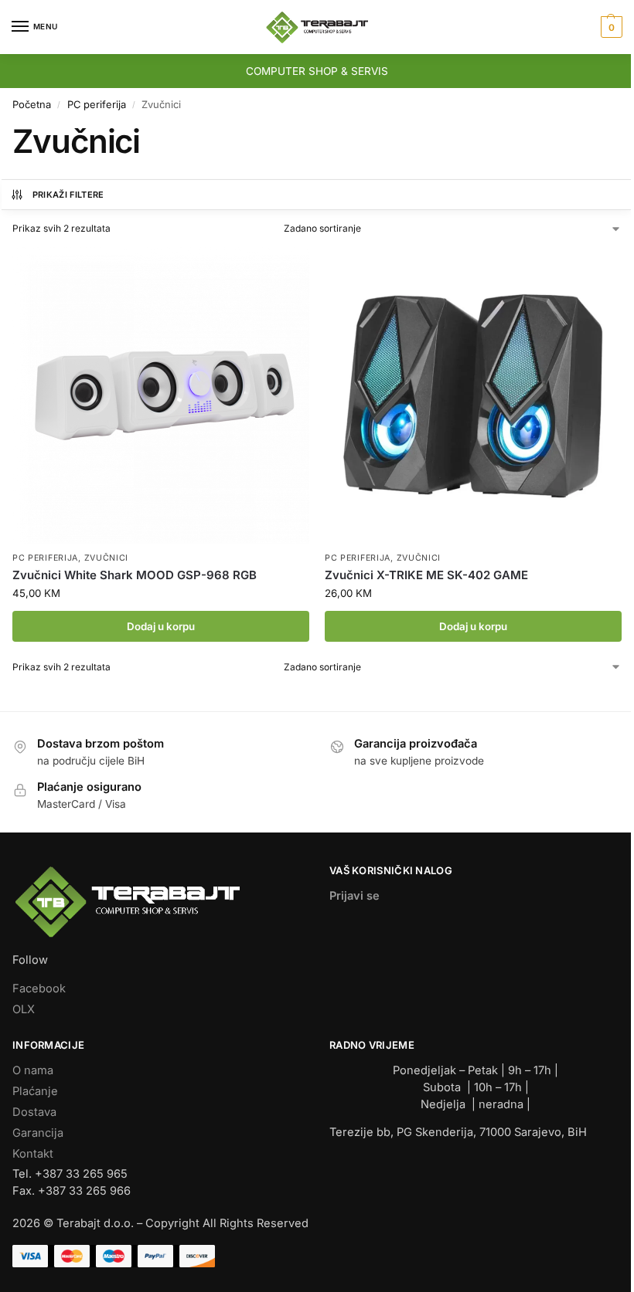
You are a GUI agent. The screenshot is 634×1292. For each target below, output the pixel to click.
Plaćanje (35, 1091)
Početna (31, 104)
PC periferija (96, 104)
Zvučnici (106, 558)
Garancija (37, 1133)
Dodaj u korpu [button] (161, 626)
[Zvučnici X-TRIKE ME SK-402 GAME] (473, 395)
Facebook (39, 988)
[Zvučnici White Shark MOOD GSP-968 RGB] (160, 395)
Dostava (34, 1112)
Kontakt (32, 1154)
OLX (23, 1009)
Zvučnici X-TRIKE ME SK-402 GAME (426, 575)
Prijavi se (354, 896)
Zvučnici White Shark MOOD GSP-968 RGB (134, 575)
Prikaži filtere (68, 194)
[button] (609, 27)
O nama (32, 1070)
